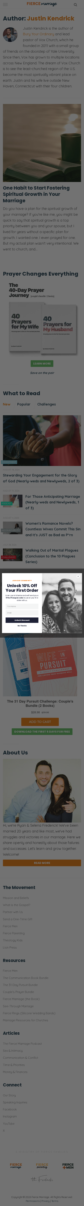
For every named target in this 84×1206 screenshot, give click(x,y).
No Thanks (22, 626)
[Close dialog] (78, 576)
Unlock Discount (21, 620)
